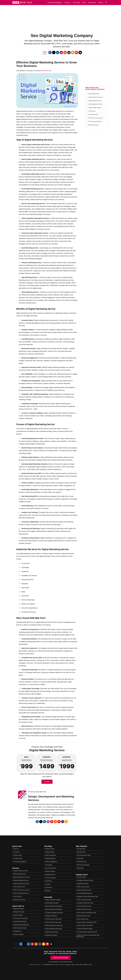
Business (48, 890)
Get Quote (47, 781)
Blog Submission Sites (83, 916)
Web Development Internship (53, 906)
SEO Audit (76, 2)
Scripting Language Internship (54, 912)
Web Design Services (94, 93)
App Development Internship (53, 909)
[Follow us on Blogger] (72, 52)
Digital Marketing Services (95, 100)
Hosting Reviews (50, 874)
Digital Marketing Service (47, 750)
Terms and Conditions (19, 861)
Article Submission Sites (84, 899)
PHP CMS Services (93, 114)
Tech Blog (48, 846)
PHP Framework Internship (53, 922)
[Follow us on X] (53, 52)
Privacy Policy (17, 855)
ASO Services (92, 111)
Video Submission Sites (84, 909)
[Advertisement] (60, 16)
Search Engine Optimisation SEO (87, 922)
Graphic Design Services (94, 107)
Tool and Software (50, 877)
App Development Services (95, 104)
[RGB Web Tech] (22, 4)
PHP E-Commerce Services (95, 118)
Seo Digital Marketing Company (62, 35)
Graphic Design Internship (52, 899)
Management (17, 931)
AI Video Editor (81, 877)
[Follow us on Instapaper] (80, 52)
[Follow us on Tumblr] (68, 52)
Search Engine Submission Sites (86, 912)
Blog (84, 2)
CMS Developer (18, 915)
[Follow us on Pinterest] (61, 52)
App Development (50, 868)
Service (73, 964)
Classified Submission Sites (85, 903)
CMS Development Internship (53, 925)
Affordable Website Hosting (85, 880)
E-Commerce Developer (20, 918)
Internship (92, 2)
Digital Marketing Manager (21, 924)
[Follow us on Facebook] (50, 52)
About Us (16, 848)
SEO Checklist (81, 846)
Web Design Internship (52, 903)
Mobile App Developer (20, 928)
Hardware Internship (51, 935)
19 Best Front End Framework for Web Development (87, 935)
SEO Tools (80, 858)
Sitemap (68, 964)
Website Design (50, 852)
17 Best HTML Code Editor (85, 925)
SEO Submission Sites (83, 855)
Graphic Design (49, 848)
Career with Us (18, 906)
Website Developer (19, 912)
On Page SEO (81, 848)
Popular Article (82, 875)
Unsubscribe (55, 961)
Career (100, 2)
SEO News (80, 868)
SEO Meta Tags (81, 861)
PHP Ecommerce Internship (53, 919)
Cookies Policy (17, 858)
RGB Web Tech (46, 70)
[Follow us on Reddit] (65, 52)
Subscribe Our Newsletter (60, 957)
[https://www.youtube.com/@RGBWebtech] (59, 821)
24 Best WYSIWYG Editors (85, 928)
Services (67, 2)
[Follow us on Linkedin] (57, 52)
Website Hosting (50, 871)
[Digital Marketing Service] (47, 90)
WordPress (48, 881)
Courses (47, 884)
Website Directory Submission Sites (87, 896)
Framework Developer (20, 921)
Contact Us (16, 852)
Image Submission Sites (84, 890)
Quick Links (17, 846)
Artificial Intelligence (51, 861)
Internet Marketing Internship (53, 928)
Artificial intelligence (54, 2)
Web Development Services (95, 97)
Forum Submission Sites (84, 906)
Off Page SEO (81, 852)
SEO (77, 964)
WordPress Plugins (82, 883)
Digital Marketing (50, 858)
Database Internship (51, 916)
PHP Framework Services (95, 121)
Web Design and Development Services (94, 88)
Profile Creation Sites (83, 887)
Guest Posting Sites (83, 919)
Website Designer (18, 908)
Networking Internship (51, 932)
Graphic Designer (18, 934)
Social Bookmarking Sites (84, 893)
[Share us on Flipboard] (76, 52)
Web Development (50, 855)
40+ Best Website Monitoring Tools (87, 932)
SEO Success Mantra (83, 865)
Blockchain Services (93, 125)
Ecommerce (48, 887)
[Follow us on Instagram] (48, 821)
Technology (48, 865)
